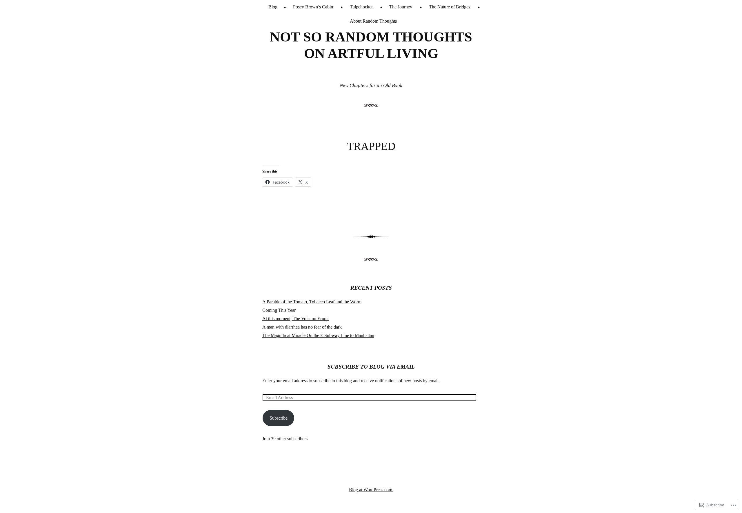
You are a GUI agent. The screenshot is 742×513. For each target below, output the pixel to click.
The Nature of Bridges (449, 6)
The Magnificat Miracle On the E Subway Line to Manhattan (318, 335)
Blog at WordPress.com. (371, 489)
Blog (272, 6)
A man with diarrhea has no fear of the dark (302, 327)
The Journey (400, 6)
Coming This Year (279, 310)
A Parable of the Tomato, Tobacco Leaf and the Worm (311, 301)
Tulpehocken (362, 6)
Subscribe (279, 418)
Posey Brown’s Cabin (313, 6)
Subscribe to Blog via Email (371, 367)
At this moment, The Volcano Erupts (295, 318)
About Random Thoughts (373, 21)
